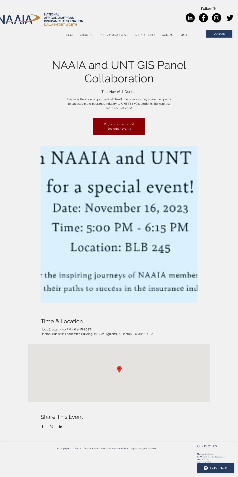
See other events (119, 128)
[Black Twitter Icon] (229, 18)
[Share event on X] (51, 426)
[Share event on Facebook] (42, 426)
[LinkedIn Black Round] (190, 18)
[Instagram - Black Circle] (216, 18)
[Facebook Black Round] (203, 18)
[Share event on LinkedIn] (60, 426)
